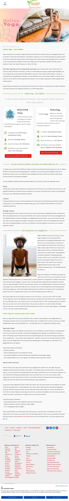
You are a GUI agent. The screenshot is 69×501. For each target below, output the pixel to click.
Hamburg (7, 449)
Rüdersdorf (18, 465)
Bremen (7, 463)
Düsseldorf (8, 459)
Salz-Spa (28, 462)
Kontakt (12, 427)
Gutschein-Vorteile (52, 449)
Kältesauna (29, 460)
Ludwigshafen (8, 474)
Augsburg (7, 475)
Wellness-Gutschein (24, 416)
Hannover (7, 466)
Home (6, 427)
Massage (28, 447)
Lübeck (16, 461)
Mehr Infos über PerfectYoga (50, 152)
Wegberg (17, 475)
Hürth (16, 470)
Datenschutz (8, 430)
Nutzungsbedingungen (34, 427)
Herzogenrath (18, 463)
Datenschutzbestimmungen (62, 485)
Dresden (7, 465)
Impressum (19, 427)
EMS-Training (29, 466)
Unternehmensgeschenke (53, 453)
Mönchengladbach (10, 477)
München (7, 451)
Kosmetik (28, 449)
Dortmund (8, 461)
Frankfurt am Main (8, 455)
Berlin (6, 447)
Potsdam (17, 458)
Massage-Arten (51, 460)
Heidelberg (17, 459)
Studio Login (17, 430)
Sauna (27, 458)
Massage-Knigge (51, 458)
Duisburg (7, 470)
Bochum (7, 472)
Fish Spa (28, 468)
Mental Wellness (30, 464)
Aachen (17, 447)
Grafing (17, 477)
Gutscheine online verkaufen (54, 471)
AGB (25, 427)
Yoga (27, 451)
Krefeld (16, 452)
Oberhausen (18, 454)
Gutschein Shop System (53, 466)
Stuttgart (7, 458)
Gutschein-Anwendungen (53, 451)
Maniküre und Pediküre (32, 453)
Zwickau (17, 472)
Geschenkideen (51, 456)
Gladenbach (18, 474)
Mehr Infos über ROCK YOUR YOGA (17, 156)
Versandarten (50, 447)
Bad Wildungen (17, 450)
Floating (28, 456)
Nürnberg (7, 468)
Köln (6, 452)
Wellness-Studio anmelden (54, 464)
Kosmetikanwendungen (53, 462)
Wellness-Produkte (31, 473)
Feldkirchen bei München (18, 467)
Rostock (17, 456)
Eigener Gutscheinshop (53, 468)
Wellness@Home (11, 46)
